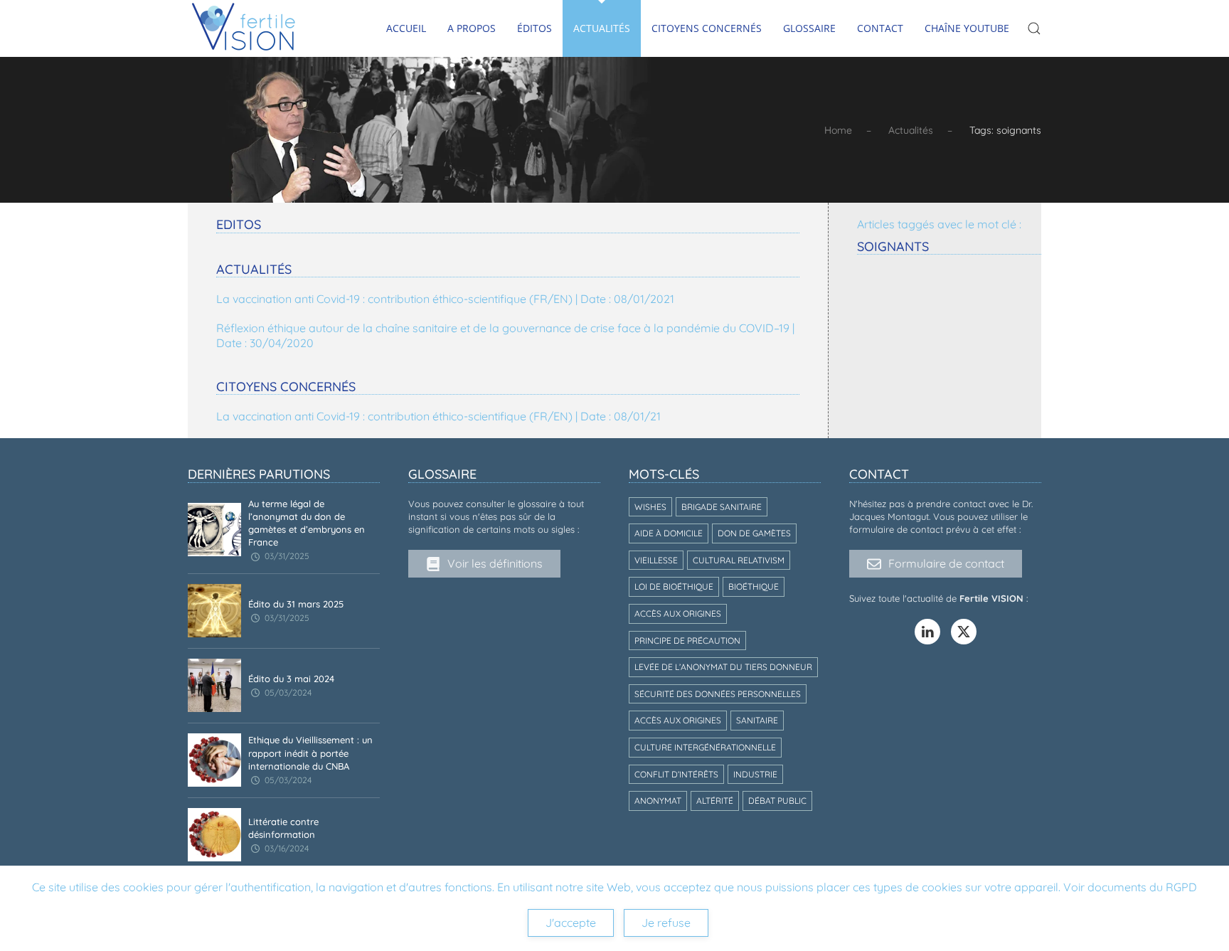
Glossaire (809, 28)
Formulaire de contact (946, 563)
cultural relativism (738, 560)
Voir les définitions (495, 563)
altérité (714, 800)
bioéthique (753, 586)
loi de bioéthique (673, 586)
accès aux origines (677, 613)
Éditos (534, 28)
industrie (755, 774)
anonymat (657, 800)
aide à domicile (668, 533)
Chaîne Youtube (967, 28)
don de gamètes (754, 533)
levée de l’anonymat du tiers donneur (723, 667)
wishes (650, 506)
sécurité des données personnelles (717, 694)
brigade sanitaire (721, 506)
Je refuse (666, 922)
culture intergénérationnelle (705, 747)
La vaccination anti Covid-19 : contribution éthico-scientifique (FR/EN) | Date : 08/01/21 (438, 416)
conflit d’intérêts (676, 774)
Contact (880, 28)
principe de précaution (687, 640)
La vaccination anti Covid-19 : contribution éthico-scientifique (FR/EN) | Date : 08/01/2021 (445, 299)
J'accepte (571, 922)
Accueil (406, 28)
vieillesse (656, 560)
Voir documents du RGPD (1130, 887)
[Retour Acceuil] (244, 28)
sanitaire (757, 720)
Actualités (601, 28)
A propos (471, 28)
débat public (777, 800)
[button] (1034, 28)
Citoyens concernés (706, 28)
